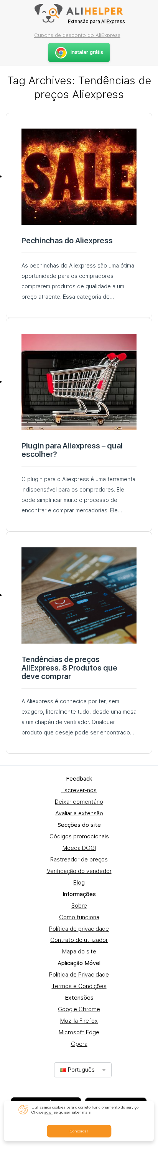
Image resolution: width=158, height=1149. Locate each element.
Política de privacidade (79, 928)
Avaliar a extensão (79, 813)
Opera (79, 1043)
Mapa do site (79, 951)
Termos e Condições (79, 986)
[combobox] (83, 1069)
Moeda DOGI (79, 848)
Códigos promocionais (79, 836)
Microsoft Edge (79, 1032)
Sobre (79, 905)
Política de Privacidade (79, 974)
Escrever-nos (79, 790)
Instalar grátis (87, 52)
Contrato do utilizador (79, 940)
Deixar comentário (79, 801)
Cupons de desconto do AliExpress (77, 35)
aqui (48, 1112)
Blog (79, 882)
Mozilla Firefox (79, 1020)
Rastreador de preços (79, 859)
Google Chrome (79, 1009)
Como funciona (79, 917)
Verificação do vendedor (79, 871)
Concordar (79, 1131)
